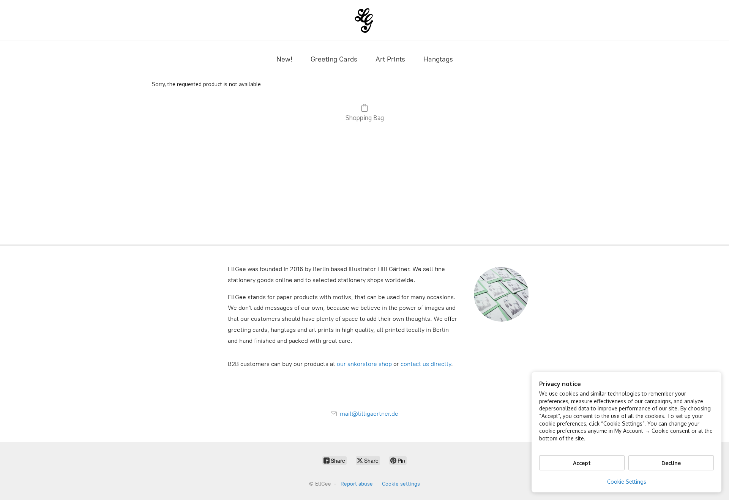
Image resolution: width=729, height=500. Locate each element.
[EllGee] (364, 20)
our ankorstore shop (364, 364)
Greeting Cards (334, 59)
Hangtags (438, 59)
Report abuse (357, 484)
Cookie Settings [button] (626, 481)
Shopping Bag (365, 117)
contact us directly (426, 364)
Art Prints (390, 59)
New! (284, 59)
